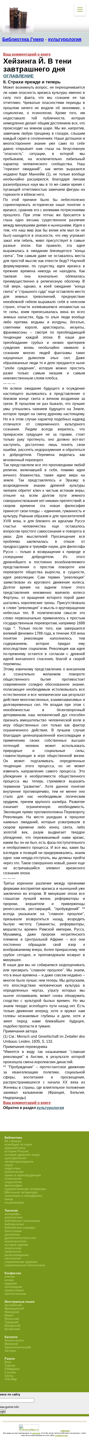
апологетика (14, 1217)
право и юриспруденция (23, 1175)
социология (13, 1182)
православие (14, 1290)
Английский (13, 1305)
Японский (12, 1318)
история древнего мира (22, 1154)
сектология (13, 1258)
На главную (13, 1141)
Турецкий (11, 1322)
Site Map (11, 1379)
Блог (8, 1362)
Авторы (10, 1350)
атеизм (10, 1276)
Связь (9, 1375)
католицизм (13, 1287)
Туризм (10, 1365)
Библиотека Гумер (23, 39)
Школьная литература (21, 1192)
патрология (13, 1251)
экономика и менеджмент (23, 1195)
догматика (12, 1234)
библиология (14, 1224)
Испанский (12, 1325)
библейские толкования (22, 1220)
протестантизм (15, 1293)
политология (14, 1171)
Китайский (12, 1329)
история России (16, 1151)
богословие (13, 1231)
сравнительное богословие (25, 1265)
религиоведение (17, 1255)
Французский (14, 1308)
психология (13, 1178)
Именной (11, 1344)
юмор (9, 1199)
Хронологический (18, 1347)
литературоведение (19, 1161)
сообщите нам (61, 1435)
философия (13, 1185)
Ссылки (10, 1372)
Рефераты (12, 1369)
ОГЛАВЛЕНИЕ (18, 76)
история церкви (16, 1244)
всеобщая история (18, 1144)
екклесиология (15, 1241)
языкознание (14, 1202)
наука (9, 1165)
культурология (64, 39)
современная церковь (21, 1261)
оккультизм (13, 1248)
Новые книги (14, 1340)
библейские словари (20, 1227)
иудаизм (11, 1283)
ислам (9, 1280)
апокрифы (12, 1214)
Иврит (9, 1315)
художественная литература (25, 1189)
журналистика (15, 1148)
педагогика (13, 1168)
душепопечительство (20, 1238)
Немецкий (12, 1312)
